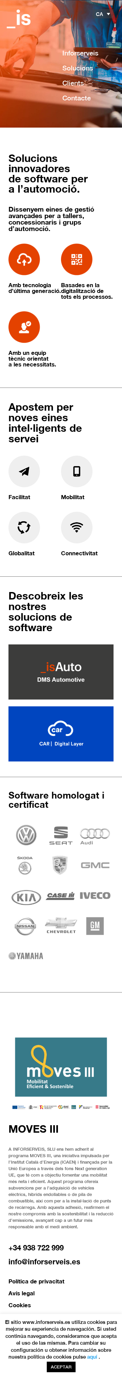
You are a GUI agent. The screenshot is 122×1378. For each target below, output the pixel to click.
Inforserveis (80, 53)
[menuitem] (103, 13)
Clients (73, 83)
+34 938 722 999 (36, 1247)
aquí (92, 1357)
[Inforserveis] (18, 19)
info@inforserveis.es (44, 1261)
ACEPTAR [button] (61, 1366)
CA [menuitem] (99, 14)
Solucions (77, 68)
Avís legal (21, 1293)
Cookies (19, 1305)
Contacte (76, 98)
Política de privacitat (36, 1281)
